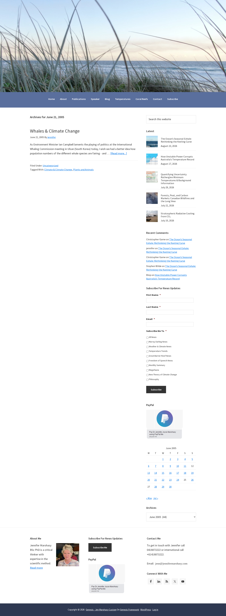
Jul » (155, 498)
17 (177, 472)
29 (163, 486)
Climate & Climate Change (58, 169)
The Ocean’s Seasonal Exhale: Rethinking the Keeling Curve (176, 140)
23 (170, 479)
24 (177, 479)
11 (185, 465)
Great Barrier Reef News (160, 355)
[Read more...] (118, 153)
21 (155, 479)
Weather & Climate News (160, 346)
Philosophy (154, 379)
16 (170, 472)
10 (177, 465)
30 (170, 486)
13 (148, 472)
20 (148, 479)
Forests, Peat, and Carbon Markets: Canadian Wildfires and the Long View (177, 198)
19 (192, 472)
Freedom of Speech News (161, 360)
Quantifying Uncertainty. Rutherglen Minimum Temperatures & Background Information (176, 179)
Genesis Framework (129, 609)
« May (149, 498)
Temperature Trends (158, 351)
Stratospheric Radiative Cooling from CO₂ (177, 215)
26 (192, 479)
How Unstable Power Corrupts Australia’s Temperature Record (177, 158)
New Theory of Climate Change (163, 374)
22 (163, 479)
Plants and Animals (83, 169)
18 (185, 472)
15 (163, 472)
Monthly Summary (157, 365)
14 (155, 472)
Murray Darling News (158, 341)
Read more (36, 568)
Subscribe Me (100, 547)
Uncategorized (50, 165)
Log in (155, 609)
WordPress (145, 609)
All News (153, 337)
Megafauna (154, 370)
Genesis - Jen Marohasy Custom (101, 609)
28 (155, 486)
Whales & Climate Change (55, 131)
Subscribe (156, 389)
